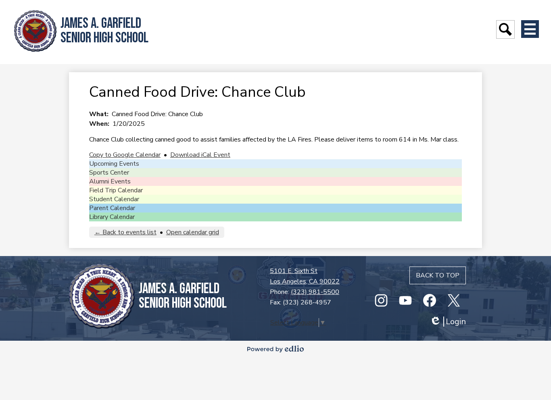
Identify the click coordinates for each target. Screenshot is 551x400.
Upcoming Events (114, 163)
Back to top (437, 275)
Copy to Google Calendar (125, 154)
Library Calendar (112, 216)
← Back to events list (125, 232)
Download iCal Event (200, 154)
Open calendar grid (192, 232)
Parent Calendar (112, 208)
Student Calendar (114, 199)
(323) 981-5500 (315, 292)
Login (448, 322)
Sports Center (109, 172)
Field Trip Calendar (116, 190)
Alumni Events (110, 181)
